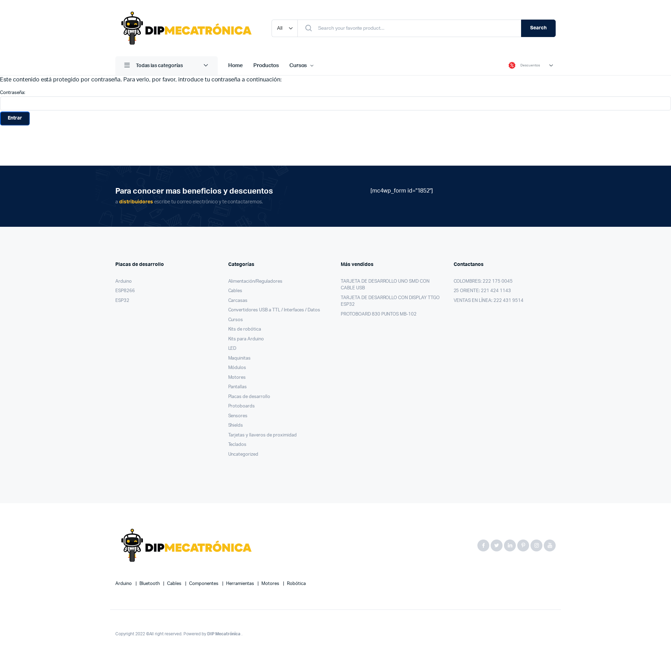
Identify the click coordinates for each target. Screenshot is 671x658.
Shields (235, 425)
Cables (235, 291)
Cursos (298, 65)
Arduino (123, 281)
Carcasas (238, 300)
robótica (296, 583)
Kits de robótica (244, 329)
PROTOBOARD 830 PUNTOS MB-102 (379, 314)
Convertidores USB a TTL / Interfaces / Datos (274, 310)
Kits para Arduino (246, 339)
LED (232, 348)
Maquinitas (239, 358)
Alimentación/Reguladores (255, 281)
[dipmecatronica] (186, 28)
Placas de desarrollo (249, 397)
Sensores (238, 416)
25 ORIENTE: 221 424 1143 (482, 291)
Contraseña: (12, 93)
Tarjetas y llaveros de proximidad (262, 435)
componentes (204, 583)
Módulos (237, 368)
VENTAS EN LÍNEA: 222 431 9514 (489, 300)
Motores (237, 377)
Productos (266, 65)
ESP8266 (125, 291)
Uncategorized (243, 454)
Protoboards (241, 406)
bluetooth (150, 583)
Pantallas (237, 387)
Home (235, 65)
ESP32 (122, 300)
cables (174, 583)
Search (538, 28)
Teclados (237, 444)
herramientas (240, 583)
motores (270, 583)
